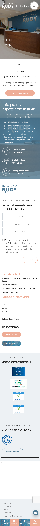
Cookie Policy (7, 506)
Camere (5, 308)
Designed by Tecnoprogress (12, 516)
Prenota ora (11, 334)
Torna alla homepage (21, 93)
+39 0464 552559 (9, 284)
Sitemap (5, 509)
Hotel (4, 304)
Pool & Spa (6, 315)
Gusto (4, 311)
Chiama (35, 523)
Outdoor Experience (10, 319)
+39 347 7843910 (12, 451)
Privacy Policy (7, 503)
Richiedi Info (11, 343)
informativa (13, 243)
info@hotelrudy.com (10, 292)
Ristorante (25, 523)
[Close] (1, 462)
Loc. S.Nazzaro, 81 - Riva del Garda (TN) (18, 288)
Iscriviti (30, 260)
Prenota (14, 523)
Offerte (4, 523)
